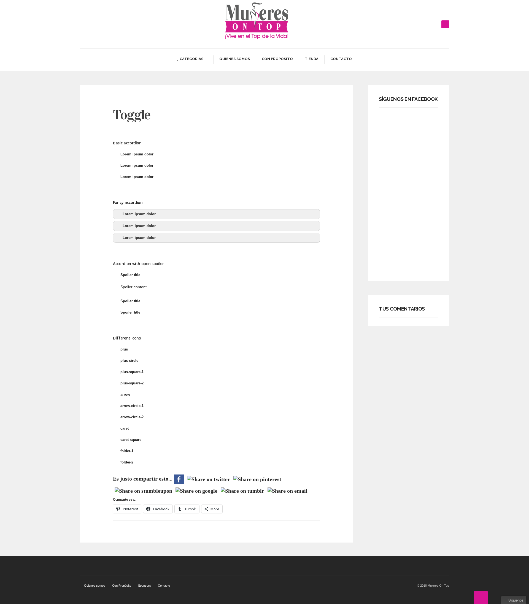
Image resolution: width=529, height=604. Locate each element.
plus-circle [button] (129, 360)
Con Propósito (277, 59)
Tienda (312, 59)
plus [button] (124, 349)
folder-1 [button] (126, 451)
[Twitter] (428, 24)
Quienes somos (234, 59)
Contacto (341, 59)
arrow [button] (125, 394)
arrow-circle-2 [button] (132, 417)
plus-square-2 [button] (132, 383)
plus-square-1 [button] (132, 372)
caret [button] (124, 428)
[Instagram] (436, 24)
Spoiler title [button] (130, 275)
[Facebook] (420, 24)
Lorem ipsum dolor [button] (136, 154)
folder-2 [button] (126, 462)
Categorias (191, 59)
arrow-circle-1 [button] (132, 406)
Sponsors (144, 585)
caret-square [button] (130, 440)
